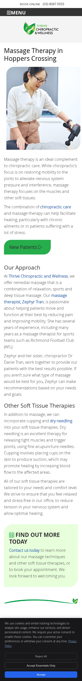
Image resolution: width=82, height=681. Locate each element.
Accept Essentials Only (41, 665)
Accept (41, 674)
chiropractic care (55, 207)
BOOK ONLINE (30, 4)
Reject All (41, 656)
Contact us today (24, 550)
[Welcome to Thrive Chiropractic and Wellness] (41, 33)
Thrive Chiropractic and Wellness (38, 276)
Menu (18, 12)
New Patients (23, 247)
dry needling (61, 420)
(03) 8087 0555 (53, 4)
